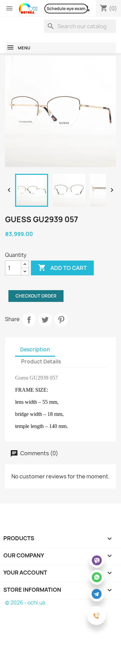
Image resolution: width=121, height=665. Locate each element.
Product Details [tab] (41, 361)
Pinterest (61, 319)
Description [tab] (35, 349)
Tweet (45, 319)
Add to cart (62, 268)
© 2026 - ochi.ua (25, 602)
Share (29, 319)
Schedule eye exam (66, 8)
